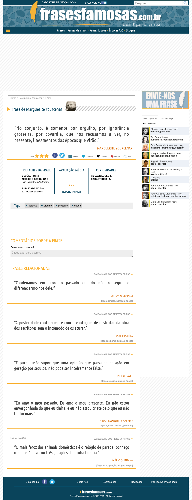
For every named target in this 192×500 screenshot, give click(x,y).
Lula (153, 177)
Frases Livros (98, 30)
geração (111, 300)
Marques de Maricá (160, 153)
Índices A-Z (116, 30)
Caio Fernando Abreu (162, 145)
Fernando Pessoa (160, 185)
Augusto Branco (159, 161)
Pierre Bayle (125, 376)
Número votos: (71, 191)
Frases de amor (77, 30)
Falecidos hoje (149, 123)
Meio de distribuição (35, 179)
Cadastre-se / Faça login (59, 2)
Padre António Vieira (161, 193)
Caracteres (99, 179)
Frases (61, 30)
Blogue (130, 30)
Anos (23, 438)
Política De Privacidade (164, 481)
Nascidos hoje (166, 118)
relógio (121, 465)
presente (127, 425)
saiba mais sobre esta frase (113, 274)
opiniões (120, 380)
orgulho (109, 425)
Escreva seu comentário (22, 247)
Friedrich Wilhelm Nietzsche (165, 169)
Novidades (136, 481)
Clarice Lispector (159, 129)
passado (120, 300)
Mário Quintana (122, 460)
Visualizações (100, 175)
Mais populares (150, 118)
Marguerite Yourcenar (115, 148)
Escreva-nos (109, 481)
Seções (26, 175)
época (129, 300)
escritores (111, 340)
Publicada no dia (33, 188)
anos (105, 465)
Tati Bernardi (157, 137)
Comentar (89, 156)
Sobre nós (82, 481)
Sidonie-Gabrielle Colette (116, 421)
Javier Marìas (124, 335)
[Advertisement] (96, 61)
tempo (129, 465)
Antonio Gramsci (122, 295)
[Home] (96, 14)
